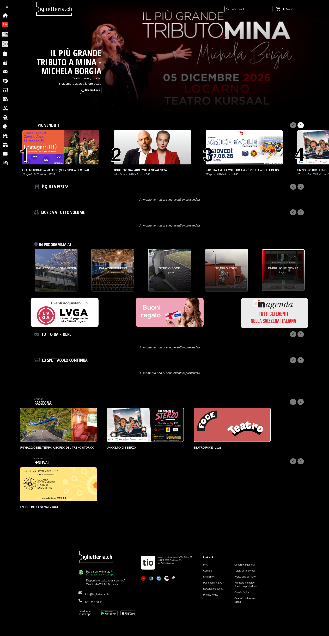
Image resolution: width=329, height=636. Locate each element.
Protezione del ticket (245, 576)
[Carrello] (278, 9)
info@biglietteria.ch (97, 594)
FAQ (205, 564)
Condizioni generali (244, 564)
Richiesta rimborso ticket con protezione (245, 584)
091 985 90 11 (94, 602)
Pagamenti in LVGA (213, 582)
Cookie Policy (241, 592)
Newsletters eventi (213, 588)
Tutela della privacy (244, 570)
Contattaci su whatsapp (100, 574)
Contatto (207, 570)
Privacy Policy (210, 594)
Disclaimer (209, 576)
